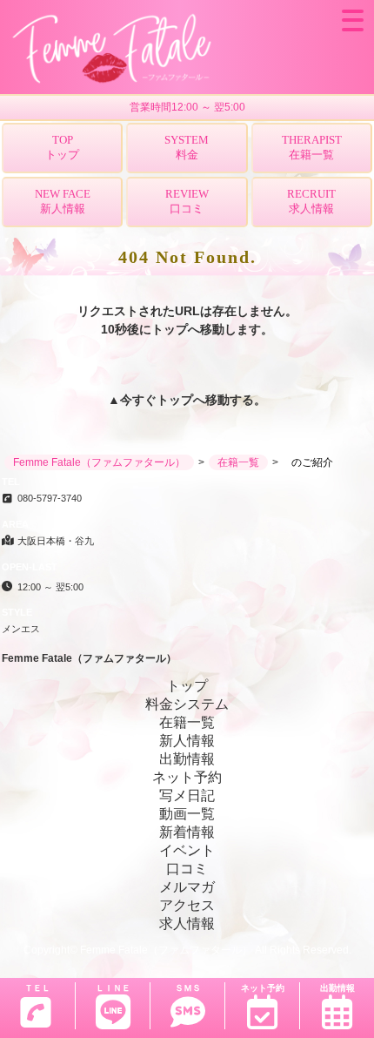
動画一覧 (187, 813)
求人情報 (187, 923)
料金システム (187, 704)
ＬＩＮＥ (113, 988)
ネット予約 (262, 988)
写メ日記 (187, 795)
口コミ (187, 868)
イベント (187, 850)
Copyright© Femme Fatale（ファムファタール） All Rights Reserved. (187, 950)
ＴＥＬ (37, 988)
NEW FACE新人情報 (62, 201)
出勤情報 (337, 988)
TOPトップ (62, 147)
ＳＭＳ (188, 988)
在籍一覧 (187, 722)
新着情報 (187, 832)
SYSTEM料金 (186, 147)
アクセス (187, 905)
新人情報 (187, 740)
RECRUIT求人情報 (311, 201)
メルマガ (187, 887)
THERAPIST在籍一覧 (312, 147)
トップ (175, 400)
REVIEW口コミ (187, 201)
